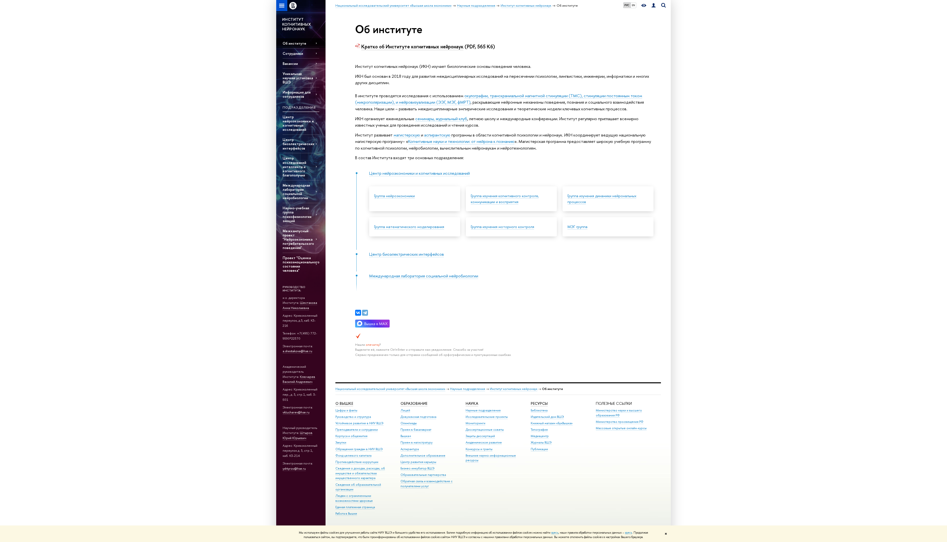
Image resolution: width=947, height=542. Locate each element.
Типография (539, 429)
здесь (554, 533)
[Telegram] (365, 313)
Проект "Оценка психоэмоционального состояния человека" (301, 264)
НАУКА (472, 403)
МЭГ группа (577, 226)
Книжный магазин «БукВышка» (552, 423)
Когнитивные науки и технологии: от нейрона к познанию (461, 141)
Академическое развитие (484, 442)
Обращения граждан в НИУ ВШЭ (359, 449)
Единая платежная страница (355, 507)
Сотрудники (293, 53)
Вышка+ (406, 436)
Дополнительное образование (423, 455)
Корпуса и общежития (351, 436)
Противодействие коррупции (356, 462)
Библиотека (539, 410)
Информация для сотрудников (296, 94)
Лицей (405, 410)
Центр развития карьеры (418, 462)
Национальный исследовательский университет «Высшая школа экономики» (390, 389)
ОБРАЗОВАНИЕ (414, 403)
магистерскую (407, 135)
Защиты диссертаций (480, 436)
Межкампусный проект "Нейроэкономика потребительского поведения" (298, 239)
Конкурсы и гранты (479, 449)
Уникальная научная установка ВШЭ (298, 77)
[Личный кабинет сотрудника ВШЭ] (653, 5)
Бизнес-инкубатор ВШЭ (418, 468)
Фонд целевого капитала (353, 455)
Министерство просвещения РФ (619, 422)
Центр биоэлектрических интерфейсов (298, 143)
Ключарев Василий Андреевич (299, 379)
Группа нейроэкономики (394, 195)
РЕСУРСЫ (539, 403)
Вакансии (290, 63)
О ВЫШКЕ (344, 403)
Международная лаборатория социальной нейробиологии (296, 191)
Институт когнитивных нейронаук (513, 389)
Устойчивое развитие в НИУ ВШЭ (359, 423)
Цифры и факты (346, 410)
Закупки (340, 442)
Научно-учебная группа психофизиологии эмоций (297, 214)
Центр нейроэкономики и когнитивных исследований (298, 123)
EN (633, 5)
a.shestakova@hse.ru (297, 351)
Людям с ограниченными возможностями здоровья (354, 498)
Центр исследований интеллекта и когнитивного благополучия (294, 166)
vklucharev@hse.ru (296, 412)
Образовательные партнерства (423, 475)
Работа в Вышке (346, 513)
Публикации (539, 449)
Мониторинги (475, 423)
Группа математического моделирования (409, 226)
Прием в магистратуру (417, 442)
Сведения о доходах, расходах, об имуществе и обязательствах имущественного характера (360, 473)
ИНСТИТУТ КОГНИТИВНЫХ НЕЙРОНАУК (296, 24)
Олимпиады (409, 423)
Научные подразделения (467, 389)
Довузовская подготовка (418, 417)
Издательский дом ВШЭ (547, 417)
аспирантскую (437, 135)
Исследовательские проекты (487, 417)
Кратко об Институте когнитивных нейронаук (412, 46)
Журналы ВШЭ (541, 442)
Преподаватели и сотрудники (356, 429)
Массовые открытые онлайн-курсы (621, 428)
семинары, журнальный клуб (441, 118)
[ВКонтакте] (358, 313)
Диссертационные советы (485, 429)
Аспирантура (410, 449)
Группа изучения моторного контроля (502, 226)
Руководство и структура (353, 417)
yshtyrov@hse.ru (294, 468)
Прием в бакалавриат (416, 429)
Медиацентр (540, 436)
